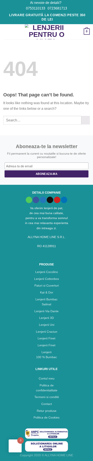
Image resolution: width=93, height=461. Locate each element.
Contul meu (47, 378)
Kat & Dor (46, 292)
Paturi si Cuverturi (46, 285)
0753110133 (35, 8)
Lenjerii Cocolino (46, 272)
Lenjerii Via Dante (46, 311)
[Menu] (5, 31)
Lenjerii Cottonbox (46, 279)
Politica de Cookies (46, 417)
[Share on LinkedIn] (64, 200)
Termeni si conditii (46, 397)
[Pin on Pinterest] (57, 200)
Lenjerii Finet (46, 338)
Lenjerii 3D (46, 318)
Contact (46, 404)
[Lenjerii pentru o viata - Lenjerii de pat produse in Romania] (46, 31)
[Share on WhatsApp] (29, 200)
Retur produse (46, 410)
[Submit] (85, 120)
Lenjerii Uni (46, 324)
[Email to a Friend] (50, 200)
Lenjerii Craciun (46, 331)
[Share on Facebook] (36, 200)
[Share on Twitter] (43, 200)
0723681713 (57, 8)
